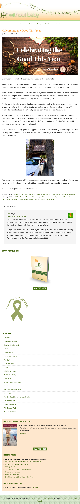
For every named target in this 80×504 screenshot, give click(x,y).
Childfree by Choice (10, 341)
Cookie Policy (48, 498)
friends (22, 199)
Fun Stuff (7, 360)
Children (32, 194)
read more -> (23, 433)
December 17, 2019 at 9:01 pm (17, 216)
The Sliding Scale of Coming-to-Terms (18, 469)
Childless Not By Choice (20, 194)
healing (31, 199)
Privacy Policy (36, 498)
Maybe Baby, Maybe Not (12, 382)
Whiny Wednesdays (10, 404)
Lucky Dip (7, 378)
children (65, 197)
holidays (37, 199)
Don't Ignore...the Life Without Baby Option (19, 477)
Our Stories (8, 386)
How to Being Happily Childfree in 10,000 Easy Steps (23, 462)
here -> (35, 487)
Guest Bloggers (9, 364)
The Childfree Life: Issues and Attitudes (62, 194)
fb (18, 199)
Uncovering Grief (9, 401)
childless (43, 197)
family (15, 199)
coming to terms (7, 199)
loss (53, 199)
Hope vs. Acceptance (12, 472)
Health (6, 367)
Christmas (71, 197)
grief (27, 199)
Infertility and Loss (10, 371)
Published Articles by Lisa (12, 389)
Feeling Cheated (10, 467)
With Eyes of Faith (10, 408)
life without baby (46, 199)
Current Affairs (9, 352)
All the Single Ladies (12, 474)
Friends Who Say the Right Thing (16, 464)
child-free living (19, 197)
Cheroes (7, 338)
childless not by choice (54, 197)
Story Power (8, 393)
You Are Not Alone (10, 412)
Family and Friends (42, 194)
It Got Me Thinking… (11, 375)
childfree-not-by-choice (31, 197)
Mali (8, 214)
